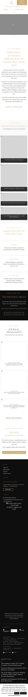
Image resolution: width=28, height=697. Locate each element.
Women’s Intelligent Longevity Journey (14, 188)
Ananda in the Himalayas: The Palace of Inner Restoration (13, 680)
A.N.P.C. (15, 642)
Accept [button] (16, 693)
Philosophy (6, 469)
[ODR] (14, 653)
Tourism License (7, 648)
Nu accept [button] (23, 693)
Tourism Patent (18, 648)
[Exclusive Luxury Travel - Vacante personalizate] (11, 2)
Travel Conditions (21, 638)
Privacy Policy (6, 638)
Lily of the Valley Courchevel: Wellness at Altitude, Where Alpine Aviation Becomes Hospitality (14, 406)
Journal (5, 471)
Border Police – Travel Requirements (10, 641)
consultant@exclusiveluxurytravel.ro (13, 499)
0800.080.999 (20, 642)
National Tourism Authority (8, 644)
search (14, 12)
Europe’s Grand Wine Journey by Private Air (14, 202)
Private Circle (7, 473)
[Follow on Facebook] (4, 480)
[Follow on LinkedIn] (7, 480)
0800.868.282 (18, 644)
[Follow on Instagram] (5, 480)
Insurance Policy (7, 649)
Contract (13, 638)
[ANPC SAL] (7, 653)
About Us (5, 467)
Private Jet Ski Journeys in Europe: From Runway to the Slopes (14, 393)
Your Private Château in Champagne (14, 159)
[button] (2, 2)
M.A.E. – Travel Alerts (7, 642)
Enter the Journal (14, 418)
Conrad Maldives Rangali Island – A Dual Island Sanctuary (14, 216)
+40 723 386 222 (7, 501)
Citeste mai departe (14, 695)
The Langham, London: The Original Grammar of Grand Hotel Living (14, 364)
